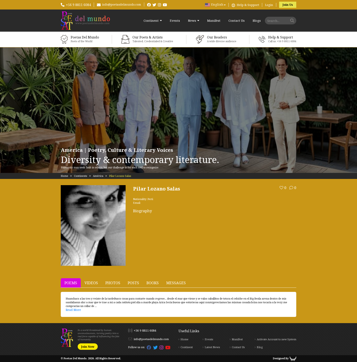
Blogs (257, 20)
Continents (80, 176)
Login (269, 5)
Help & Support (248, 5)
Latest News (212, 347)
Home (64, 176)
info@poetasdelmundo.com (121, 4)
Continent (151, 20)
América (98, 176)
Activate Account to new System (276, 339)
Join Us (287, 5)
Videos (91, 282)
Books (152, 282)
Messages (176, 282)
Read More (73, 310)
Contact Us (236, 20)
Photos (112, 282)
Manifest (213, 20)
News (192, 20)
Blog (260, 347)
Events (175, 20)
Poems (70, 282)
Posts (133, 282)
